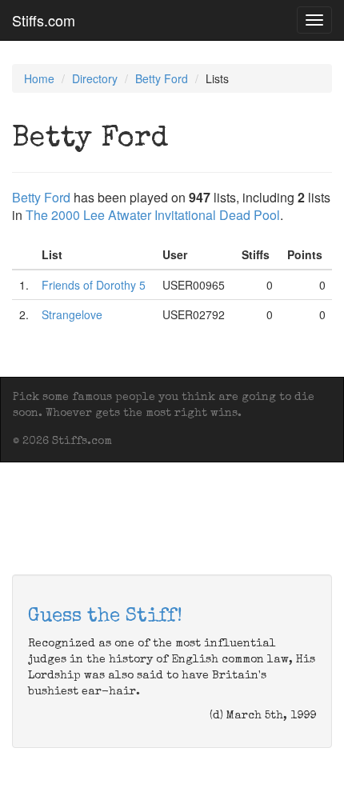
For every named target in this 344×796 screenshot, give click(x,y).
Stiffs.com (43, 20)
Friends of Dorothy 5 (94, 285)
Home (39, 78)
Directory (95, 78)
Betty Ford (161, 78)
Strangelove (72, 314)
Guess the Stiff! (105, 616)
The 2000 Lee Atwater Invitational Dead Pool (153, 215)
